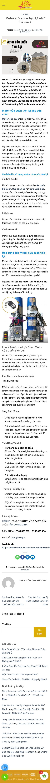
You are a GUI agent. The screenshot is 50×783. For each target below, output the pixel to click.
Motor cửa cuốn (10, 119)
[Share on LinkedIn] (32, 557)
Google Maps (18, 537)
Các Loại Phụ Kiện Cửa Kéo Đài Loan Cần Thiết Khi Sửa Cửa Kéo (13, 601)
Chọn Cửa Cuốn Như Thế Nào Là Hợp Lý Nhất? (24, 679)
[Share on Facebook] (22, 557)
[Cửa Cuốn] (25, 5)
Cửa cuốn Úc (18, 189)
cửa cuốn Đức (37, 189)
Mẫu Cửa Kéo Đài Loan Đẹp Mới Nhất (20, 674)
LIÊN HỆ (6, 521)
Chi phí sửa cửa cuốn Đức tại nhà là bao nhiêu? (24, 691)
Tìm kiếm (6, 624)
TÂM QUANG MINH (17, 524)
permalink (25, 570)
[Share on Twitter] (27, 557)
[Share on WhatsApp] (17, 557)
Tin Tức (25, 14)
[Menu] (3, 4)
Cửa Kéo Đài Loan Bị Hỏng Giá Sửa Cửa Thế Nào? (37, 601)
